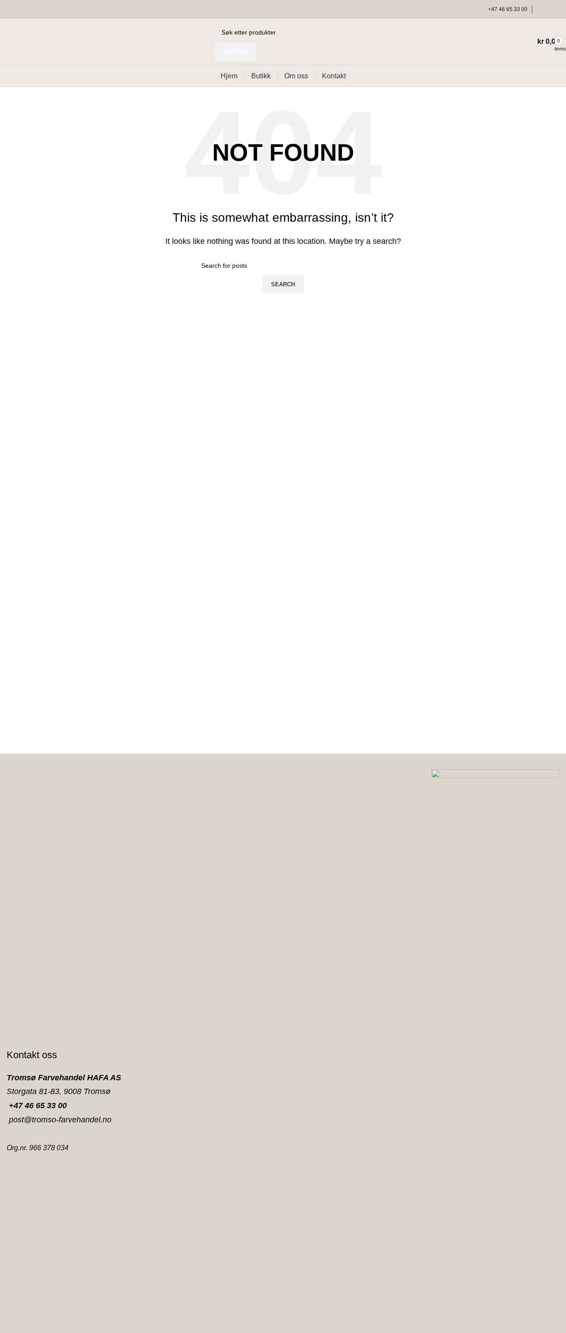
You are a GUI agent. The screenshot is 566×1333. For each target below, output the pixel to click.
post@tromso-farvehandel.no (59, 1119)
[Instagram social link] (553, 9)
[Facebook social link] (542, 9)
